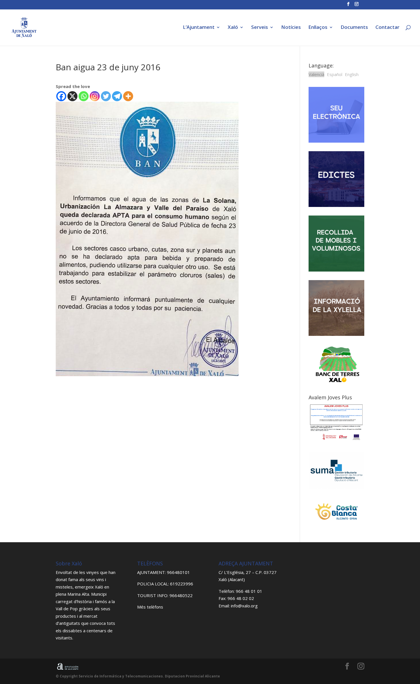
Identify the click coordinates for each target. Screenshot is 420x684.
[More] (128, 96)
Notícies (291, 27)
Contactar (387, 27)
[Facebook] (61, 96)
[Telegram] (117, 96)
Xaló (233, 27)
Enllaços (317, 27)
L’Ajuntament (199, 27)
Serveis (259, 27)
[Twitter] (106, 96)
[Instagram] (95, 96)
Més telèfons (150, 607)
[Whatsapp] (84, 96)
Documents (354, 27)
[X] (72, 96)
